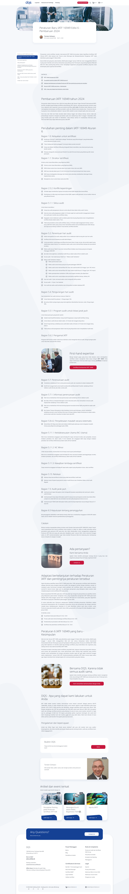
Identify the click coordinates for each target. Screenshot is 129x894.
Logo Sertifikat (69, 874)
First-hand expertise (22, 60)
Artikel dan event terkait (22, 80)
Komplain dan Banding (91, 857)
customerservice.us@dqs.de (33, 864)
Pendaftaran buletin (71, 855)
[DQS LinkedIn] (38, 889)
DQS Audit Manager (71, 869)
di (61, 119)
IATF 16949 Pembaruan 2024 (51, 77)
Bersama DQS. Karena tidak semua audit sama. (26, 74)
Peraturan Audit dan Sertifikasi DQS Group (93, 851)
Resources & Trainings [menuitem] (47, 2)
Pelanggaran (88, 859)
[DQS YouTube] (43, 889)
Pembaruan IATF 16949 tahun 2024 (25, 54)
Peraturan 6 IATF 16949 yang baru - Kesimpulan (25, 70)
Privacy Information (90, 869)
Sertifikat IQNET (70, 872)
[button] (95, 3)
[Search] (90, 3)
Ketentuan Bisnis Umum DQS (92, 872)
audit (67, 715)
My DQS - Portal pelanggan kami (74, 867)
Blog (67, 852)
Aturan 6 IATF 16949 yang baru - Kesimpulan (55, 86)
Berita (67, 850)
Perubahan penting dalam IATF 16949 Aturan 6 (26, 57)
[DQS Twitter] (29, 889)
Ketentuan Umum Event (91, 874)
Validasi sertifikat (70, 877)
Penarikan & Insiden (90, 854)
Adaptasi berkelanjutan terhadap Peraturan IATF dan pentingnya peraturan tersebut (26, 66)
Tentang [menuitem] (57, 2)
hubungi (47, 731)
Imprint (87, 867)
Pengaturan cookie (90, 877)
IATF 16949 (75, 107)
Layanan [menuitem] (37, 2)
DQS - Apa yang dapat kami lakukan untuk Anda (26, 77)
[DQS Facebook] (33, 889)
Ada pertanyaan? (21, 62)
